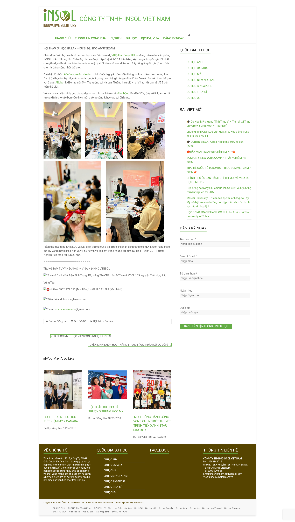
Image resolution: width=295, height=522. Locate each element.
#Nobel (59, 82)
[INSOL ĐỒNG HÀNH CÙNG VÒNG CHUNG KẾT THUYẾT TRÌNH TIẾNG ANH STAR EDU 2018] (152, 372)
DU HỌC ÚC (193, 98)
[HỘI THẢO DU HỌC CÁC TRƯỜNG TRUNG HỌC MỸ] (107, 372)
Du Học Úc (194, 508)
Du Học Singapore (232, 508)
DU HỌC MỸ (194, 74)
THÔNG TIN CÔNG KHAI (91, 38)
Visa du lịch (87, 512)
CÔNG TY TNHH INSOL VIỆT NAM (125, 19)
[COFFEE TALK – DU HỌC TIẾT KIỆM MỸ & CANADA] (63, 372)
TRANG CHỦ (63, 38)
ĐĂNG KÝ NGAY (173, 38)
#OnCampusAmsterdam (78, 74)
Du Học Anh (181, 508)
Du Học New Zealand (212, 508)
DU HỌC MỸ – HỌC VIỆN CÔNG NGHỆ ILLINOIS (81, 336)
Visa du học (74, 512)
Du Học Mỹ (150, 508)
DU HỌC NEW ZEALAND (201, 80)
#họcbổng (123, 93)
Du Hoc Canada (165, 508)
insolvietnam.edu (65, 309)
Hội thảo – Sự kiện (103, 321)
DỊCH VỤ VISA (150, 38)
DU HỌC (131, 38)
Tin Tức (107, 508)
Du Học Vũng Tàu (57, 321)
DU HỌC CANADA (197, 68)
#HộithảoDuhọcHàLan (125, 55)
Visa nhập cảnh (102, 512)
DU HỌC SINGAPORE (199, 86)
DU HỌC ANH (194, 62)
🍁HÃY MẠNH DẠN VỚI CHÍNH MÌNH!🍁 (211, 151)
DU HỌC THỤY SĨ (197, 92)
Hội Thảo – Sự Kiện (123, 508)
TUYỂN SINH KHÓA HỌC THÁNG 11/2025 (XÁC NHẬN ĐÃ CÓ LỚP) (129, 344)
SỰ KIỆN (116, 38)
